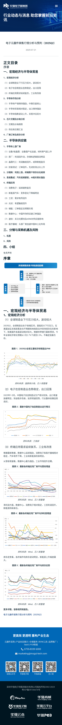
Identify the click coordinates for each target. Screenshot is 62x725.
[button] (56, 6)
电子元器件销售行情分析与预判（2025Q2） (23, 614)
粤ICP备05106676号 (31, 690)
